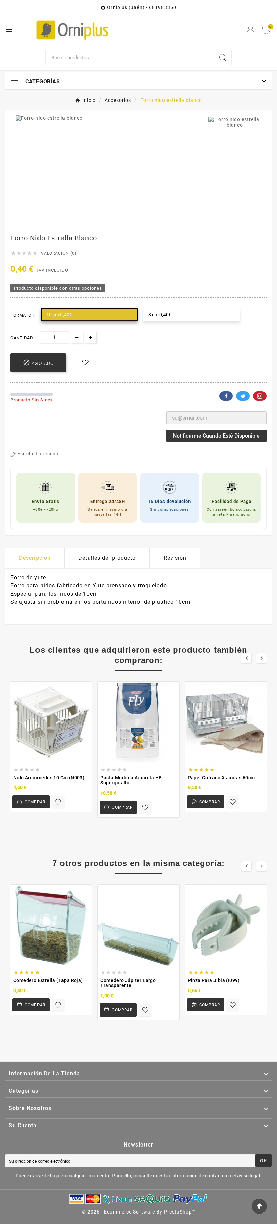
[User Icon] (250, 30)
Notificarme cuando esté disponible (216, 435)
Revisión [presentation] (174, 558)
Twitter (243, 396)
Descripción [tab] (35, 558)
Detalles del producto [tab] (107, 558)
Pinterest (260, 396)
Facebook (226, 396)
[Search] (222, 57)
